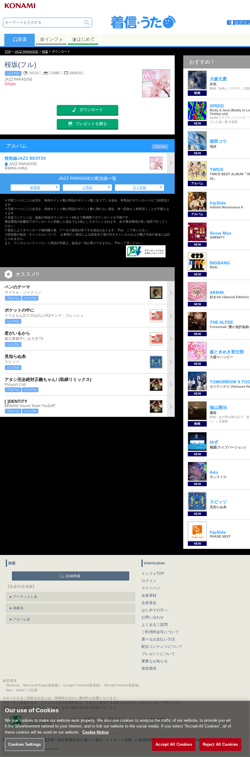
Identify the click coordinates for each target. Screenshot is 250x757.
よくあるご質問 (154, 625)
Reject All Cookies (220, 744)
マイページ (150, 588)
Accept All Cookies (173, 744)
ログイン (148, 581)
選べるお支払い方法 (158, 639)
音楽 (22, 39)
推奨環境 (148, 668)
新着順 (35, 187)
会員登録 (148, 595)
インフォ (54, 39)
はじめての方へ (154, 610)
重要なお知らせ (154, 661)
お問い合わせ (152, 617)
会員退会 (148, 603)
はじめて (86, 39)
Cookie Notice (95, 732)
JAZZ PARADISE (26, 51)
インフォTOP (152, 573)
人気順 (87, 187)
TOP (8, 51)
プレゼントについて (158, 654)
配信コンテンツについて (162, 646)
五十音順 (139, 187)
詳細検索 (73, 576)
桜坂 (45, 51)
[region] (125, 729)
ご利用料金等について (160, 632)
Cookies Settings (24, 744)
